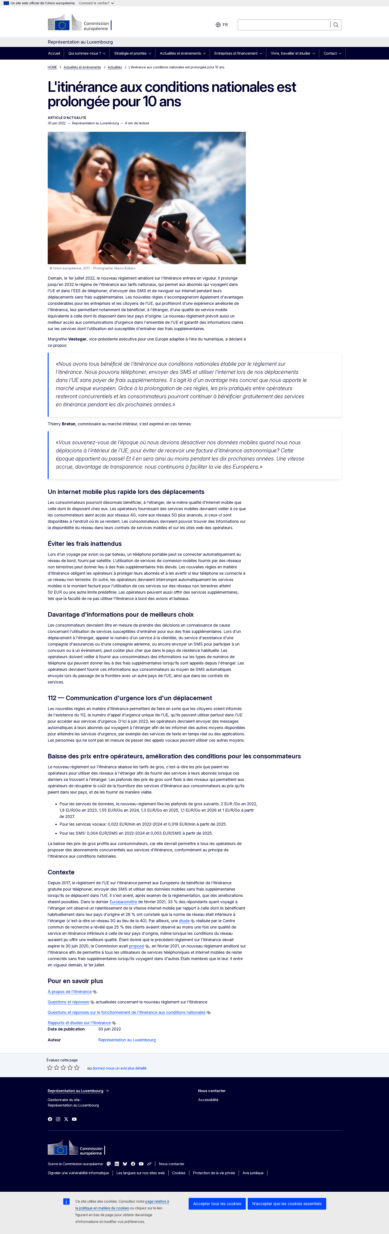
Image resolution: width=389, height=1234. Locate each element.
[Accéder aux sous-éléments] (105, 53)
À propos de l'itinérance (70, 991)
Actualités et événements (180, 53)
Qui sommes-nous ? (84, 53)
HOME (52, 67)
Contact (330, 53)
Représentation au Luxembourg (127, 1039)
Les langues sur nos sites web (140, 1173)
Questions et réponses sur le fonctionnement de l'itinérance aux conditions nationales (127, 1012)
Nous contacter (171, 1164)
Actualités (115, 67)
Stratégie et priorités (130, 53)
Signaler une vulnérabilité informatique (78, 1173)
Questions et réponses (68, 1002)
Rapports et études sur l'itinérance (79, 1022)
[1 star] (49, 1067)
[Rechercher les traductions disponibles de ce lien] (192, 921)
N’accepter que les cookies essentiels (287, 1203)
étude (184, 920)
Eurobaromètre (123, 901)
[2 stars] (53, 1067)
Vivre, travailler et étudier (290, 53)
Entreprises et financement (236, 53)
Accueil (54, 53)
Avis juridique (253, 1173)
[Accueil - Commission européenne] (84, 23)
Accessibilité (208, 1099)
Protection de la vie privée (214, 1173)
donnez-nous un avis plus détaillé (120, 1068)
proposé (136, 946)
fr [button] (225, 24)
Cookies (178, 1173)
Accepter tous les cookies (217, 1203)
